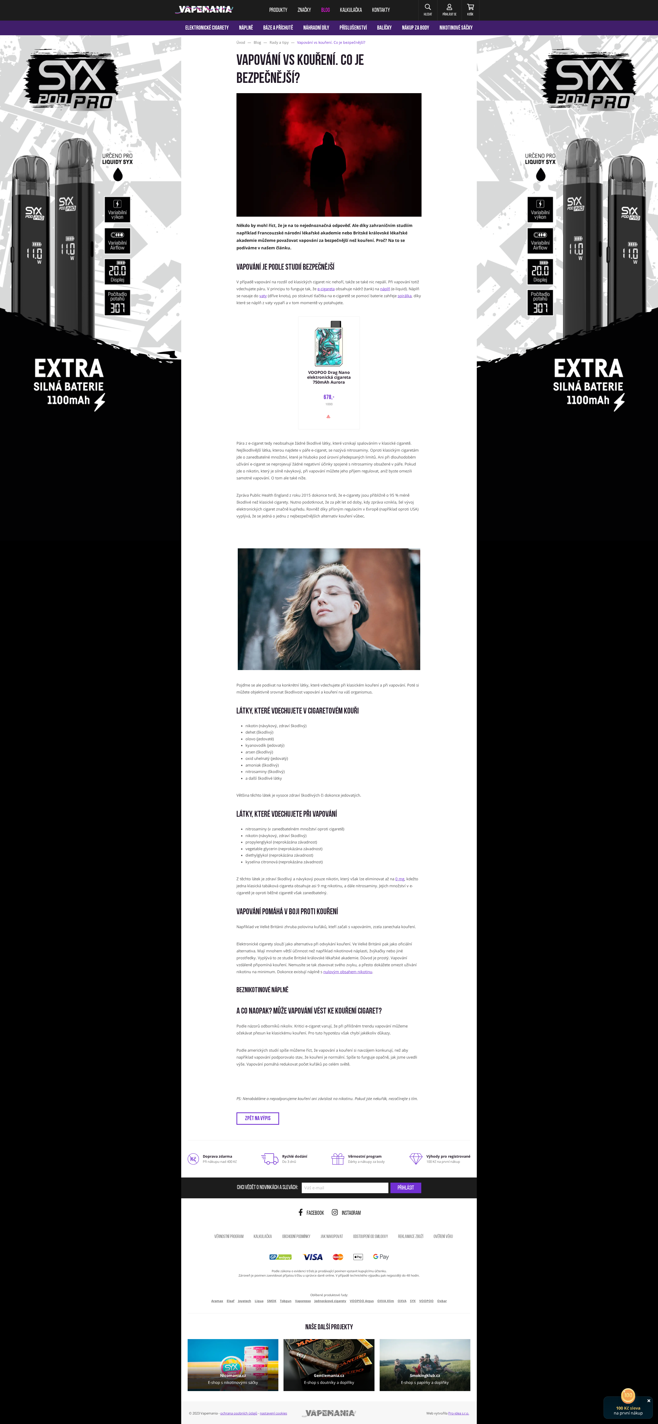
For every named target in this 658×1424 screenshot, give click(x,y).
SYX (413, 1301)
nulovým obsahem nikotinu (347, 971)
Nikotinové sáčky (456, 28)
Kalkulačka (263, 1237)
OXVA (402, 1301)
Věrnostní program (228, 1237)
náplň (385, 288)
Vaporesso (303, 1301)
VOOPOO (426, 1301)
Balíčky (384, 28)
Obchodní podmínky (296, 1237)
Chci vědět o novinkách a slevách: (267, 1188)
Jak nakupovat (332, 1237)
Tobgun (285, 1301)
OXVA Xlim (385, 1301)
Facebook (315, 1213)
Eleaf (230, 1301)
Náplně (246, 28)
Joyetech (244, 1301)
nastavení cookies (273, 1413)
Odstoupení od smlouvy (370, 1237)
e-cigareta (326, 288)
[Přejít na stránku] (91, 243)
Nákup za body (415, 28)
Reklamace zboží (410, 1237)
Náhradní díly (316, 28)
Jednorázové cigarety (330, 1301)
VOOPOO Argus (362, 1301)
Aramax (217, 1301)
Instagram (351, 1213)
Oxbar (442, 1301)
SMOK (271, 1301)
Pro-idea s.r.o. (458, 1413)
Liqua (259, 1301)
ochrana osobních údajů (238, 1413)
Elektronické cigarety (207, 28)
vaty (263, 295)
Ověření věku (443, 1237)
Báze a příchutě (278, 28)
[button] (427, 10)
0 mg (399, 878)
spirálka (405, 295)
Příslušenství (353, 28)
